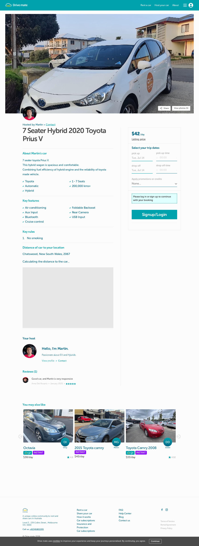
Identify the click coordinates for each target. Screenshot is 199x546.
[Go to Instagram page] (166, 509)
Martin (39, 124)
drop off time (163, 165)
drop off (136, 165)
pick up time (163, 153)
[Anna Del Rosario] (25, 380)
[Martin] (30, 351)
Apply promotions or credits (147, 179)
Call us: (33, 529)
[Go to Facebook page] (162, 509)
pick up (136, 153)
